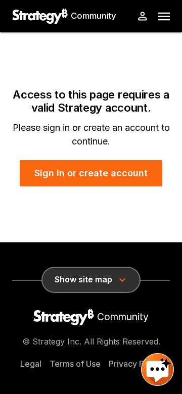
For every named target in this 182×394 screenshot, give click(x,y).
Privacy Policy (135, 364)
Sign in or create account (91, 173)
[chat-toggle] (157, 369)
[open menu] (164, 16)
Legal (30, 364)
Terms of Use (75, 364)
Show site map (83, 279)
